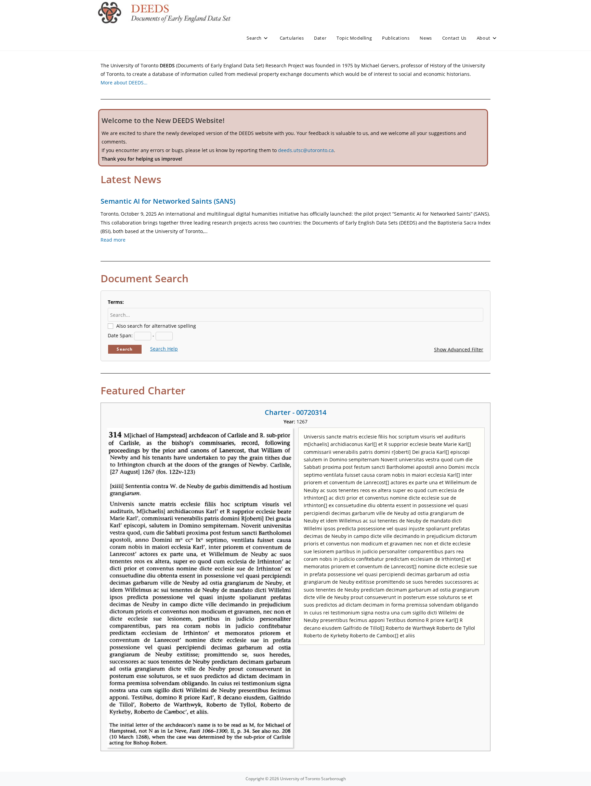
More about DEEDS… (124, 82)
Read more (113, 239)
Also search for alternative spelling (156, 326)
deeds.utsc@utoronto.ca (306, 150)
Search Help (164, 348)
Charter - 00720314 (295, 412)
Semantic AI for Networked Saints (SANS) (168, 201)
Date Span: (120, 335)
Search (125, 349)
